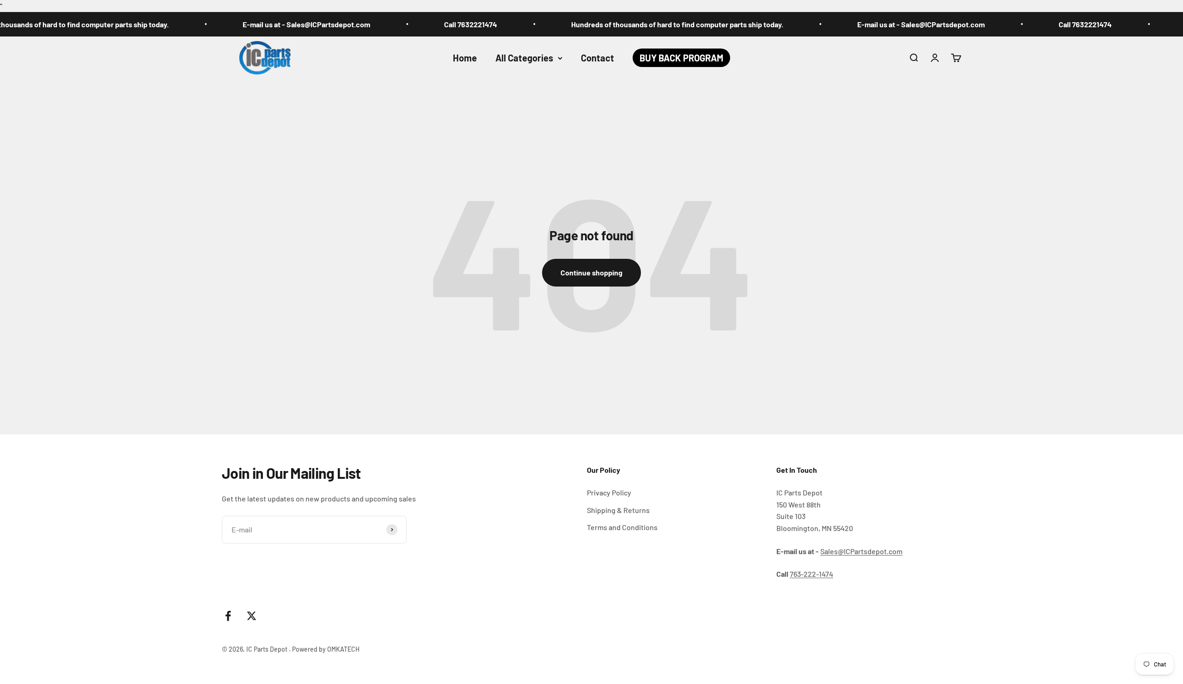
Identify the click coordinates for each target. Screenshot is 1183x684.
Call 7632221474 (444, 24)
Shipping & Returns (618, 510)
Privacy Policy (609, 492)
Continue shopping (591, 272)
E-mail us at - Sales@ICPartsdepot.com (280, 24)
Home (465, 57)
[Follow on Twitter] (251, 616)
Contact (597, 57)
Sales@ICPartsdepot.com (861, 551)
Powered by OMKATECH (326, 649)
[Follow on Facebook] (228, 616)
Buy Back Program (681, 57)
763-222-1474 (811, 573)
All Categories (524, 57)
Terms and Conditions (622, 527)
